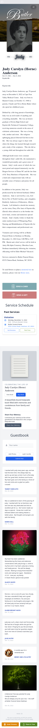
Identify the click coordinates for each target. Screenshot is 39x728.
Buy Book (21, 395)
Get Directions (12, 330)
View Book (9, 395)
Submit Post (20, 458)
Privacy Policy (14, 719)
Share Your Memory (13, 425)
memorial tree (27, 269)
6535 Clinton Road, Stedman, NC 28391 (21, 326)
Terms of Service (25, 719)
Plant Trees (27, 330)
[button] (19, 542)
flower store (25, 272)
